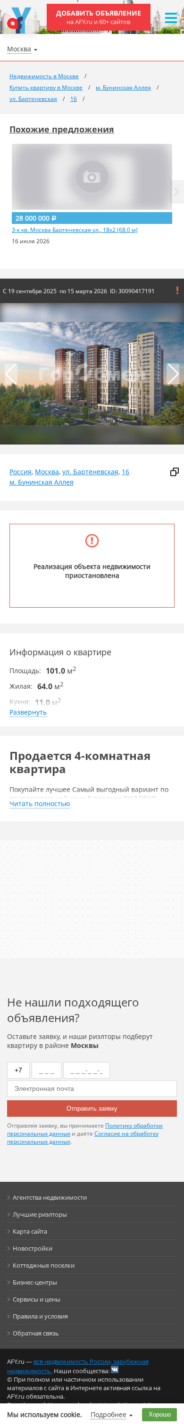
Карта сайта (30, 1231)
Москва (47, 471)
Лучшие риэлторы (40, 1214)
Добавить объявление (98, 17)
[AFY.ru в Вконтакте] (114, 1369)
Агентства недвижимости (50, 1197)
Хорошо (160, 1414)
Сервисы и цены (36, 1299)
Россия (20, 471)
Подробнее (108, 1414)
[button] (177, 192)
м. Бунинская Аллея (41, 482)
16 (125, 471)
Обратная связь (36, 1333)
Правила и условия (40, 1316)
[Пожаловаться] (177, 290)
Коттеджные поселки (44, 1265)
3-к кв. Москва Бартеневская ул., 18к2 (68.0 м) (75, 230)
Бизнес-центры (35, 1282)
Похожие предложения (61, 129)
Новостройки (32, 1248)
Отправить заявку (92, 1108)
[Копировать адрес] (174, 471)
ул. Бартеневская (90, 471)
